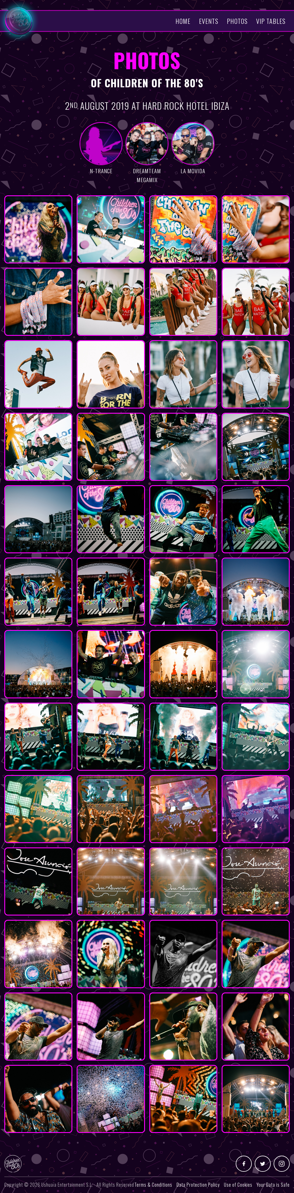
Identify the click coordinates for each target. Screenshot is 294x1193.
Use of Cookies (238, 1184)
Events (208, 21)
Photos (237, 21)
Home (182, 21)
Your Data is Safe (273, 1184)
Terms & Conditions (153, 1184)
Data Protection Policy (198, 1184)
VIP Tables (270, 21)
